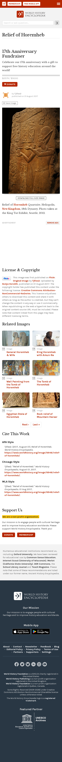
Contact (17, 646)
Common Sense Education (41, 557)
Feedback (46, 646)
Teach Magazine (40, 567)
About (6, 646)
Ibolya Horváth (10, 284)
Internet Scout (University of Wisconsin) (24, 560)
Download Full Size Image (31, 198)
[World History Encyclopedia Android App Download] (41, 632)
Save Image (9, 103)
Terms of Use (51, 649)
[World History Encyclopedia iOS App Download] (21, 632)
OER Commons (42, 563)
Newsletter (31, 646)
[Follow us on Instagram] (39, 665)
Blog (56, 646)
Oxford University (23, 554)
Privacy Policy (33, 649)
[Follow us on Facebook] (16, 665)
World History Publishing (18, 679)
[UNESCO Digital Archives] (31, 721)
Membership (14, 4)
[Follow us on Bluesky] (28, 665)
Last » (36, 424)
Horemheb (20, 204)
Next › (25, 424)
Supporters (32, 652)
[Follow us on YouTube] (45, 665)
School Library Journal (15, 567)
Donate (8, 534)
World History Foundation (16, 674)
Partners (18, 652)
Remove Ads (52, 223)
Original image (21, 280)
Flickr (52, 277)
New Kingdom (11, 208)
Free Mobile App (31, 4)
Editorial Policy (15, 649)
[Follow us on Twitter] (22, 665)
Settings (46, 652)
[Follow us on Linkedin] (33, 665)
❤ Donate (9, 84)
